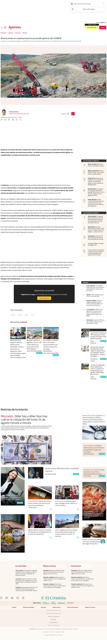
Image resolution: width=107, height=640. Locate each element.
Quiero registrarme (44, 298)
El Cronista (3, 33)
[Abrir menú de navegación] (2, 27)
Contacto (14, 607)
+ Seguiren (65, 114)
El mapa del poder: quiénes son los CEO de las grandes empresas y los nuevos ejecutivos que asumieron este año (95, 219)
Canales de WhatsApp (28, 607)
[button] (103, 541)
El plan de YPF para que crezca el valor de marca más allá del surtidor (95, 237)
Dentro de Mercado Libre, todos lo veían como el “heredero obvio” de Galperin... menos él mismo (96, 229)
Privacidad (53, 619)
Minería (25, 33)
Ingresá (103, 27)
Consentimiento (54, 622)
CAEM (26, 315)
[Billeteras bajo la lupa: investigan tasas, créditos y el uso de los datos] (67, 492)
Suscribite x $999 (91, 27)
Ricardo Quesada (13, 112)
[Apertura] (37, 603)
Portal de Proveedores (72, 607)
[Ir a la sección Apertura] (14, 27)
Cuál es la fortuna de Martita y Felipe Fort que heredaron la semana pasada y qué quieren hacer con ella (96, 252)
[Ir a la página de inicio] (5, 27)
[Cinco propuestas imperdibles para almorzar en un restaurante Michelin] (94, 501)
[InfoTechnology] (70, 603)
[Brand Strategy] (53, 603)
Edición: (100, 22)
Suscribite (43, 607)
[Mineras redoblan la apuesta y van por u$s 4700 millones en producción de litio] (34, 333)
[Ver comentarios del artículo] (20, 120)
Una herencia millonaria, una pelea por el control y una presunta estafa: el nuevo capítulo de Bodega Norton (95, 181)
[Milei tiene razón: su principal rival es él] (35, 474)
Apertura (10, 33)
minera (20, 315)
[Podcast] (61, 603)
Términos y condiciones (53, 616)
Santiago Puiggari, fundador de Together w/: (96, 244)
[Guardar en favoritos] (73, 113)
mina (32, 315)
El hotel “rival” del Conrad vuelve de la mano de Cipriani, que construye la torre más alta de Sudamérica (96, 203)
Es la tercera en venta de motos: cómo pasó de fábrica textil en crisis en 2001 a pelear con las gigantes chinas (96, 192)
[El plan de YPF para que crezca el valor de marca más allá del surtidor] (85, 334)
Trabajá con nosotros (90, 607)
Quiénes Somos (56, 607)
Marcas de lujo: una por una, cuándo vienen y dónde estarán (96, 172)
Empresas (18, 33)
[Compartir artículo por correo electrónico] (16, 120)
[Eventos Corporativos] (46, 603)
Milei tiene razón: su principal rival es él (96, 165)
